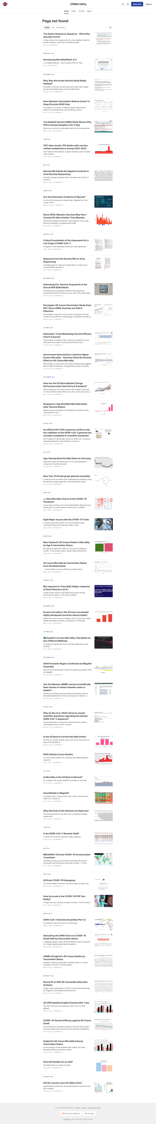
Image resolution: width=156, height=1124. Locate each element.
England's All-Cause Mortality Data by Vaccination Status (63, 1042)
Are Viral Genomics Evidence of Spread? (64, 197)
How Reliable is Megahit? (56, 793)
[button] (66, 11)
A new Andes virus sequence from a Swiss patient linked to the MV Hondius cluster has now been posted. (66, 41)
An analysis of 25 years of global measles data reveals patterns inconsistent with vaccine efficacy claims (64, 108)
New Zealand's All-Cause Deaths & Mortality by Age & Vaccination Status (66, 544)
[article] (78, 41)
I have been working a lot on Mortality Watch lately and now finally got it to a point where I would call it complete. (67, 506)
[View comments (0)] (60, 487)
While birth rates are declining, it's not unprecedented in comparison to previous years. (65, 462)
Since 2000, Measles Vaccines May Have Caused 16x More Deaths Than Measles (64, 216)
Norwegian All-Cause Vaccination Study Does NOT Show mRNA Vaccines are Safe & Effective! (67, 308)
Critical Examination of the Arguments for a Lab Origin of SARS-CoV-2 (66, 242)
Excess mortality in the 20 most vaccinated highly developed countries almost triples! (66, 613)
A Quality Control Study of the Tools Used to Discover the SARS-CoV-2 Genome (65, 797)
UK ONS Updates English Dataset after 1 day (66, 1002)
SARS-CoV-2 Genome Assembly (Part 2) (64, 919)
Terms (84, 1108)
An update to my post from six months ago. (60, 923)
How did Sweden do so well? (58, 1062)
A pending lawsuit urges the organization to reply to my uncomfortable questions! (65, 266)
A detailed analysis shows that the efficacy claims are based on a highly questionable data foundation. (66, 943)
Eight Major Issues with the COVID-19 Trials (66, 519)
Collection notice (94, 1108)
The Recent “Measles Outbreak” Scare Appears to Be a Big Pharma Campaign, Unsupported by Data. (65, 222)
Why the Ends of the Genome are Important (66, 810)
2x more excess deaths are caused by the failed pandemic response (66, 758)
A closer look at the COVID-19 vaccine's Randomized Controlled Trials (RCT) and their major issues (63, 524)
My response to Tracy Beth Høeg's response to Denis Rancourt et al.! (66, 588)
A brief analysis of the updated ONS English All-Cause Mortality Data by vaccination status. (64, 1048)
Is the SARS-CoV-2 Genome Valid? (61, 833)
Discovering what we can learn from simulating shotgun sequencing (65, 815)
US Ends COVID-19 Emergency (59, 880)
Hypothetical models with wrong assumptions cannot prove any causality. (66, 1087)
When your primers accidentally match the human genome (66, 128)
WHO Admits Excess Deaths (58, 754)
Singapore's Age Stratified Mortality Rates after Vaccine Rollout (65, 405)
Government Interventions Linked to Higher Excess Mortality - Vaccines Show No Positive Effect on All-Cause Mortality (67, 357)
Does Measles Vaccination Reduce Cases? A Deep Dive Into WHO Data (66, 103)
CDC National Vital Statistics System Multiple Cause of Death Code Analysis (66, 152)
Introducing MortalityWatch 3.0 (60, 59)
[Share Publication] (128, 4)
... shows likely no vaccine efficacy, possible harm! (62, 569)
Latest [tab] (47, 27)
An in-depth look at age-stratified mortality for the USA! (65, 780)
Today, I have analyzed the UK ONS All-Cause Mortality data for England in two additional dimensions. (66, 989)
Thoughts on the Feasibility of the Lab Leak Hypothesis (64, 246)
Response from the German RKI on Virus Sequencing (64, 260)
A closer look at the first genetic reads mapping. (62, 837)
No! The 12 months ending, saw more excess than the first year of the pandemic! (66, 741)
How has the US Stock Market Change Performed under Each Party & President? (65, 385)
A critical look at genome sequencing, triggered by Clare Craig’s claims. (65, 201)
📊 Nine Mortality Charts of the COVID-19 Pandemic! (65, 500)
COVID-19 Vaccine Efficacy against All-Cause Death (67, 1022)
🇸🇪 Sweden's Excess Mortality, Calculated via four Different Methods (67, 639)
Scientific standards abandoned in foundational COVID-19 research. (66, 178)
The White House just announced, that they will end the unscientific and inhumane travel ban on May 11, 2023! (65, 862)
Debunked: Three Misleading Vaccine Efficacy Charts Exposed (67, 335)
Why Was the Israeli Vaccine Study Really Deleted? (64, 82)
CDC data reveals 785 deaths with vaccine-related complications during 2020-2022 (66, 147)
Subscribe (137, 4)
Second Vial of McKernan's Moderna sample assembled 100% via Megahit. (67, 671)
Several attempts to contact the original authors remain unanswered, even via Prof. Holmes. (65, 723)
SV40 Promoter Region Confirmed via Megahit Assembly (67, 665)
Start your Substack (72, 1113)
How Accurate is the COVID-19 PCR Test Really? (64, 898)
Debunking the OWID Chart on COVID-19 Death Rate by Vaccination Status (64, 937)
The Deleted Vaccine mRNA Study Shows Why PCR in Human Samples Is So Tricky (67, 123)
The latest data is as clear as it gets (56, 1065)
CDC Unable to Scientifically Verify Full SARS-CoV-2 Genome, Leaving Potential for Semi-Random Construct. (67, 440)
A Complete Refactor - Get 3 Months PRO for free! (62, 63)
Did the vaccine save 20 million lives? (62, 1083)
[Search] (123, 4)
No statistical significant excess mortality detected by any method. (65, 645)
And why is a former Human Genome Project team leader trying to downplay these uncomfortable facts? (66, 88)
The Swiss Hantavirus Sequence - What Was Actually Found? (66, 35)
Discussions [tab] (61, 27)
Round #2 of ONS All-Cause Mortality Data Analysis (65, 983)
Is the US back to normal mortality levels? (64, 736)
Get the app (89, 1113)
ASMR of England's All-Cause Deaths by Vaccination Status (64, 958)
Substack (66, 1119)
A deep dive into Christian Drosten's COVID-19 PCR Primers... (67, 902)
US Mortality (54, 45)
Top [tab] (53, 27)
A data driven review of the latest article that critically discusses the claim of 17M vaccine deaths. (64, 593)
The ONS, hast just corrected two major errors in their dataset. (64, 1007)
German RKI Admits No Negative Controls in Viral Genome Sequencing (66, 172)
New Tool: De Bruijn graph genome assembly (66, 476)
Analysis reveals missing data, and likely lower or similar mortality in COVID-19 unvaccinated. (65, 963)
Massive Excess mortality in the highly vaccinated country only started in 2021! (66, 411)
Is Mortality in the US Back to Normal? (63, 777)
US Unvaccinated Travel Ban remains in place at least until (66, 883)
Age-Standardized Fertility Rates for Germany (67, 458)
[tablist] (54, 27)
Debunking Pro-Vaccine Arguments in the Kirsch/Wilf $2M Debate (65, 286)
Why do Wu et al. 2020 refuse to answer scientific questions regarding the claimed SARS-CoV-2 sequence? (65, 716)
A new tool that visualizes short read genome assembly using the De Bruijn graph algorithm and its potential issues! (67, 480)
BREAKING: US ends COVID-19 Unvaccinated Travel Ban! (66, 856)
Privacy (78, 1108)
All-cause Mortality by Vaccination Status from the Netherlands (65, 564)
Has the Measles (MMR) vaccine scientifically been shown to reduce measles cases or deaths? (67, 687)
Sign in (149, 4)
